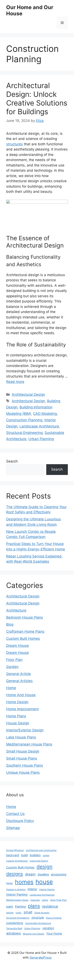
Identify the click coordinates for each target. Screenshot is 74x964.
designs (14, 874)
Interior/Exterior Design (25, 730)
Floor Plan (14, 660)
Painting (20, 906)
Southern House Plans (24, 765)
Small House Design (22, 751)
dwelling (43, 874)
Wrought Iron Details (33, 933)
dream (30, 874)
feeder (9, 883)
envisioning (58, 874)
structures (14, 144)
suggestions (14, 923)
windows (13, 933)
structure (37, 917)
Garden (12, 667)
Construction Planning (24, 420)
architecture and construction (41, 850)
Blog (9, 624)
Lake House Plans (21, 737)
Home (11, 688)
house (44, 881)
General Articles (19, 681)
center (46, 855)
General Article (18, 674)
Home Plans (16, 716)
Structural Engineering (24, 433)
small (28, 912)
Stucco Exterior (54, 918)
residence (50, 906)
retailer (10, 912)
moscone (35, 900)
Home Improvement (22, 709)
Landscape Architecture (39, 426)
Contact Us (15, 814)
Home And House (21, 695)
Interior (32, 889)
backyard (12, 855)
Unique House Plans (23, 772)
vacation (48, 928)
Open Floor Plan (58, 900)
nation (45, 900)
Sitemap (13, 828)
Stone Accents (41, 912)
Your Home (54, 933)
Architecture (16, 610)
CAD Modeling (45, 414)
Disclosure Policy (20, 821)
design (44, 867)
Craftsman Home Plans (25, 631)
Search (12, 461)
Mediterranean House (17, 900)
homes (24, 881)
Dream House (17, 645)
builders (35, 855)
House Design (17, 723)
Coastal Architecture (17, 861)
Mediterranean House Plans (29, 744)
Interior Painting (17, 894)
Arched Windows (15, 850)
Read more (15, 382)
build (24, 855)
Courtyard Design (39, 861)
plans (34, 906)
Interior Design (47, 889)
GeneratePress (41, 957)
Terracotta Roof (14, 928)
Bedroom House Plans (24, 617)
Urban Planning (41, 439)
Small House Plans (21, 758)
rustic (19, 912)
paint (9, 906)
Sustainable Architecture (38, 923)
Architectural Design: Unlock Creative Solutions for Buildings (36, 98)
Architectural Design (28, 394)
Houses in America (15, 889)
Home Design (17, 702)
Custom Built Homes (23, 638)
